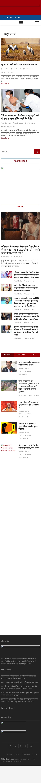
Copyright (27, 754)
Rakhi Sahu (5, 69)
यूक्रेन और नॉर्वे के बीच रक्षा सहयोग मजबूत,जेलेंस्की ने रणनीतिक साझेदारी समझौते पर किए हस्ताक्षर (26, 288)
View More (5, 84)
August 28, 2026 (33, 395)
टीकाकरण (9, 126)
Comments (20, 354)
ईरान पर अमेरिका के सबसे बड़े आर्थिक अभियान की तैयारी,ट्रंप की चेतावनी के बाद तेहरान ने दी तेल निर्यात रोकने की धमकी (26, 330)
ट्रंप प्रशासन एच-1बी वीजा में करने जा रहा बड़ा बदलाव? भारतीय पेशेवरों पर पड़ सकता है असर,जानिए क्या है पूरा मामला (26, 275)
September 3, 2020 (25, 371)
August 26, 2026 (17, 256)
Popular (7, 354)
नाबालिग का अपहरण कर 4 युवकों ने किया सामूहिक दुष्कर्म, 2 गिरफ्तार (29, 426)
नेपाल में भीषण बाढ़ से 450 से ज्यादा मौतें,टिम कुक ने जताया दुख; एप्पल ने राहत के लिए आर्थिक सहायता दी (20, 694)
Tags (33, 354)
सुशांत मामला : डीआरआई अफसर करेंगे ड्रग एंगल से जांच (29, 363)
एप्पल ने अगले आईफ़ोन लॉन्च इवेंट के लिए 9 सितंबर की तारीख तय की (19, 682)
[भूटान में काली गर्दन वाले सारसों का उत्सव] (20, 49)
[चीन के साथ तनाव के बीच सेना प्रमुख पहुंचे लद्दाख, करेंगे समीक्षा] (9, 445)
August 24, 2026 (29, 294)
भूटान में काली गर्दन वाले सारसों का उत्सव (19, 64)
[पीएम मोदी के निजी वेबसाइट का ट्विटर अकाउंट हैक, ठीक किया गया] (9, 402)
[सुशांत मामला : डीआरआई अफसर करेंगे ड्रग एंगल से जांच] (9, 362)
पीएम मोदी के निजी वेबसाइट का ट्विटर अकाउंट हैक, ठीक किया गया (29, 405)
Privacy (18, 754)
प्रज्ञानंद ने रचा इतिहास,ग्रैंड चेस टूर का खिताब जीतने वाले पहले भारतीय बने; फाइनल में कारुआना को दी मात (18, 677)
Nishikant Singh (24, 368)
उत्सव (5, 72)
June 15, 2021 (16, 69)
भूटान (8, 72)
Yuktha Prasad (7, 123)
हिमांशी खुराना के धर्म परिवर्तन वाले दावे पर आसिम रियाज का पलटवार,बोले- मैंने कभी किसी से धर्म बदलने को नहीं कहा (26, 316)
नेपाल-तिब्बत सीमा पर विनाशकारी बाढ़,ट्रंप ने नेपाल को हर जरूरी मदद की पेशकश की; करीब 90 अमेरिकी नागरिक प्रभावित (29, 386)
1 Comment (23, 374)
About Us (9, 754)
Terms (36, 754)
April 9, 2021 (18, 123)
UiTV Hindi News (7, 759)
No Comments (29, 69)
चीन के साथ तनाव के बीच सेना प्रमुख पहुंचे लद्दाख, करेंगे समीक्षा (29, 446)
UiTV (31, 759)
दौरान (14, 126)
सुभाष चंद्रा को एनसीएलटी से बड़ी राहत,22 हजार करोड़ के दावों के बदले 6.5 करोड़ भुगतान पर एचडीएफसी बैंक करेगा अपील (19, 687)
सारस (11, 72)
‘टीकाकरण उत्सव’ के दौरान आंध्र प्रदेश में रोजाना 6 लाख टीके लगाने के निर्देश (20, 116)
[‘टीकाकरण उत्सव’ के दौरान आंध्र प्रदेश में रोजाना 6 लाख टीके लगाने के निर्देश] (20, 100)
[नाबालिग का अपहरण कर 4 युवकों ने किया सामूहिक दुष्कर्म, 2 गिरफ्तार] (9, 424)
